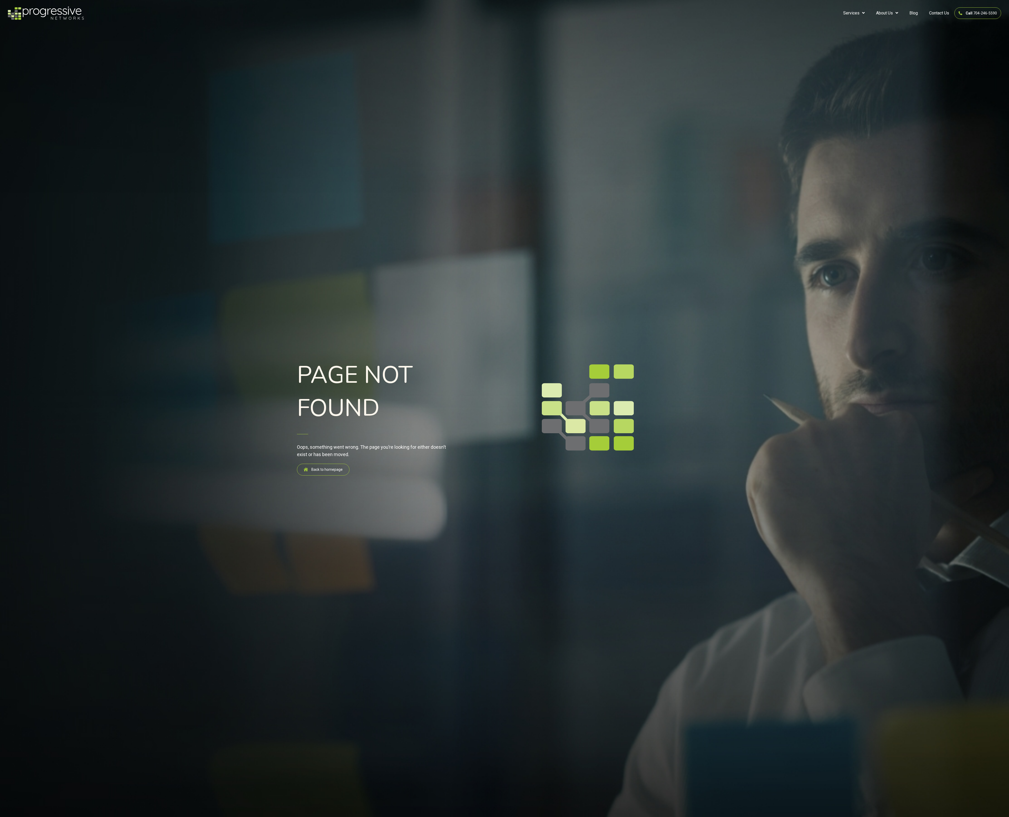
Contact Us (939, 13)
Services (851, 13)
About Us (884, 13)
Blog (913, 13)
